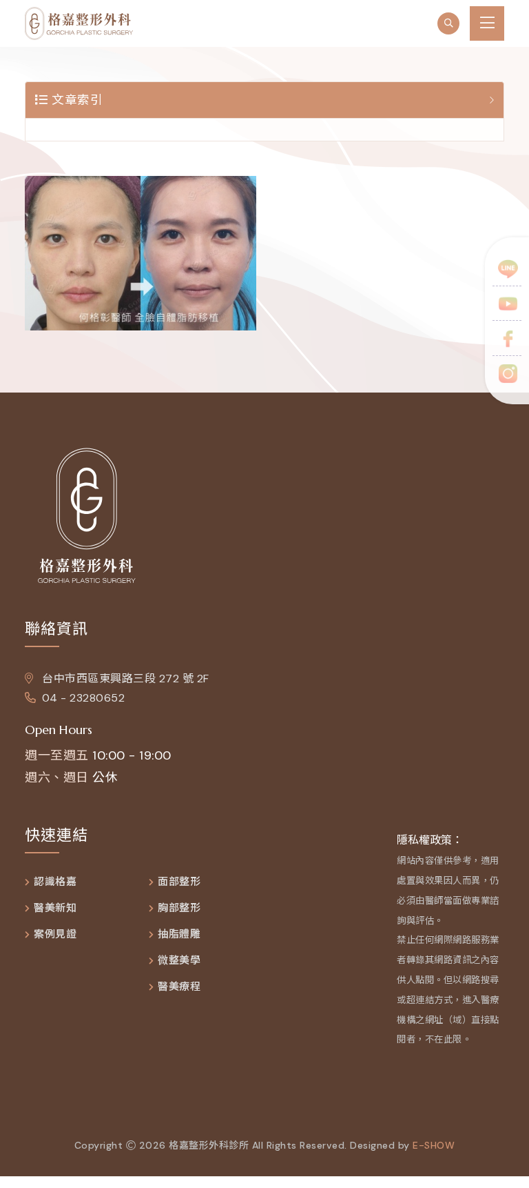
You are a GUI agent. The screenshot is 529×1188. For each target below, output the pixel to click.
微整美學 (179, 961)
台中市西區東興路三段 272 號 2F (124, 678)
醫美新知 (55, 908)
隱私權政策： (430, 840)
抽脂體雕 (179, 934)
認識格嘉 (55, 882)
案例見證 (55, 934)
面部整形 (179, 882)
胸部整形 (179, 908)
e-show (434, 1145)
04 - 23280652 (83, 698)
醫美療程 (179, 987)
